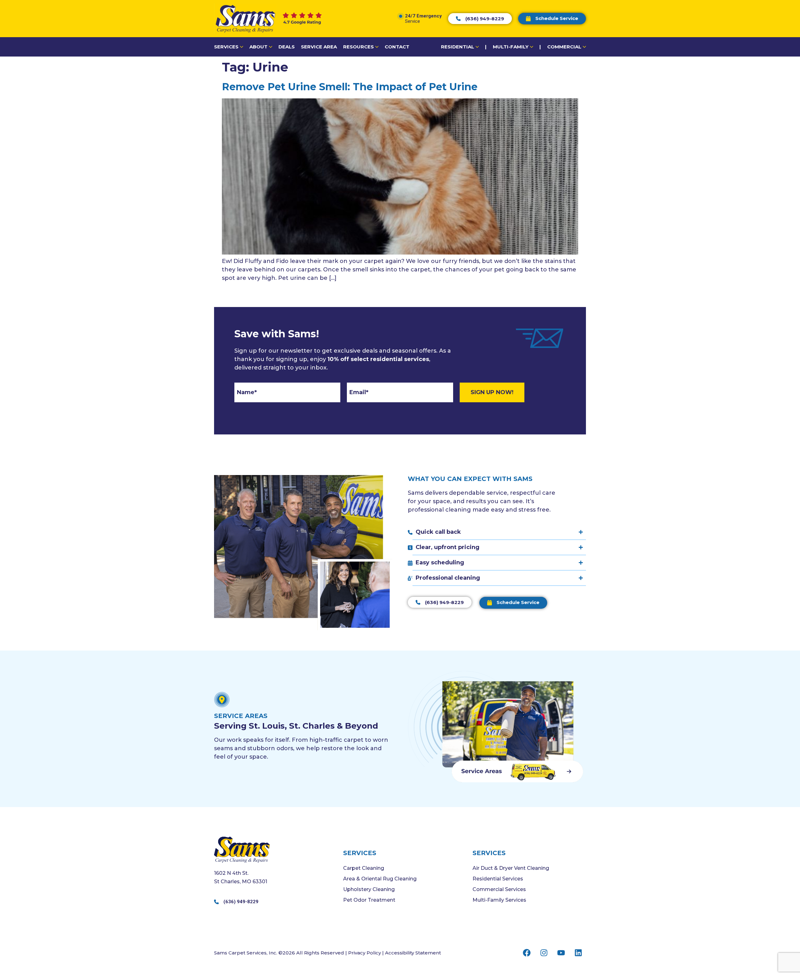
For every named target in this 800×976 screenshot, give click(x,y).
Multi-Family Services (499, 900)
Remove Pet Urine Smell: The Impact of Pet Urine (350, 87)
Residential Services (497, 879)
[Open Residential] (477, 47)
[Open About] (270, 47)
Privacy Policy (364, 953)
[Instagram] (544, 952)
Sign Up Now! (492, 392)
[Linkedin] (578, 952)
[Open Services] (241, 47)
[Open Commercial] (584, 47)
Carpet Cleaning (363, 868)
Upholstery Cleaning (369, 889)
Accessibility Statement (413, 953)
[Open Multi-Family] (531, 47)
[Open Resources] (376, 47)
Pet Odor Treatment (369, 900)
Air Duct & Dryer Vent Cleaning (510, 868)
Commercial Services (499, 889)
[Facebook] (526, 952)
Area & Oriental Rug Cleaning (380, 879)
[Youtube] (561, 952)
